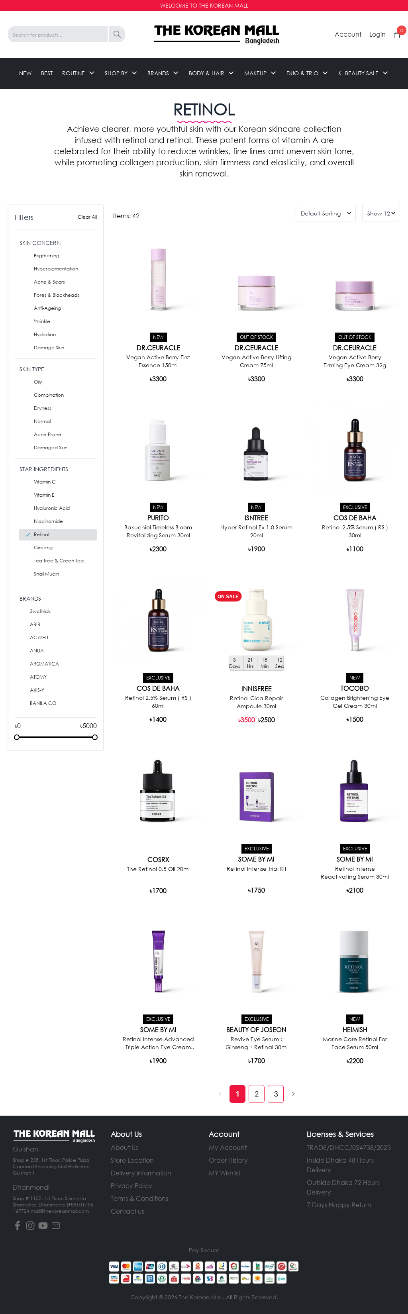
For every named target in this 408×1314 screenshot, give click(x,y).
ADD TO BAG (355, 378)
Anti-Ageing (47, 308)
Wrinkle (42, 321)
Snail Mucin (46, 573)
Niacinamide (48, 521)
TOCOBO (355, 688)
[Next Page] (293, 1094)
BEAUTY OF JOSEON (256, 1030)
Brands (158, 73)
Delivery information (141, 1173)
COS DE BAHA (355, 518)
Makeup (255, 73)
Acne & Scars (49, 281)
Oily (38, 381)
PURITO (158, 518)
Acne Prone (47, 434)
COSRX (158, 860)
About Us (124, 1147)
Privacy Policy (131, 1185)
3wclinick (40, 611)
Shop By (116, 73)
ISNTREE (256, 518)
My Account (228, 1147)
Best (47, 73)
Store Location (132, 1160)
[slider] (17, 737)
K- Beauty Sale (358, 73)
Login (377, 34)
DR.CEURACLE (158, 348)
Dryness (42, 408)
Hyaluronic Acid (52, 508)
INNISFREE (256, 689)
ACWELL (39, 637)
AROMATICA (44, 663)
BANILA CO (43, 703)
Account (348, 34)
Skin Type (32, 369)
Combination (49, 395)
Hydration (45, 334)
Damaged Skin (50, 447)
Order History (228, 1160)
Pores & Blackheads (56, 295)
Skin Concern (40, 243)
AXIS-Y (37, 690)
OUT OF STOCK (158, 378)
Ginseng (43, 547)
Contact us (127, 1211)
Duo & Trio (302, 73)
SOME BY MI (256, 859)
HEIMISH (355, 1030)
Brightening (46, 255)
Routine (73, 73)
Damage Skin (49, 347)
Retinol (41, 534)
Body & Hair (206, 73)
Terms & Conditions (139, 1198)
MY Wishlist (224, 1173)
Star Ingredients (44, 469)
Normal (42, 421)
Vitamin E (44, 495)
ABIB (35, 624)
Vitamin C (45, 481)
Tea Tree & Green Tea (59, 560)
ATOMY (38, 677)
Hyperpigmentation (56, 268)
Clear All (87, 216)
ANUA (37, 650)
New (25, 73)
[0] (397, 35)
